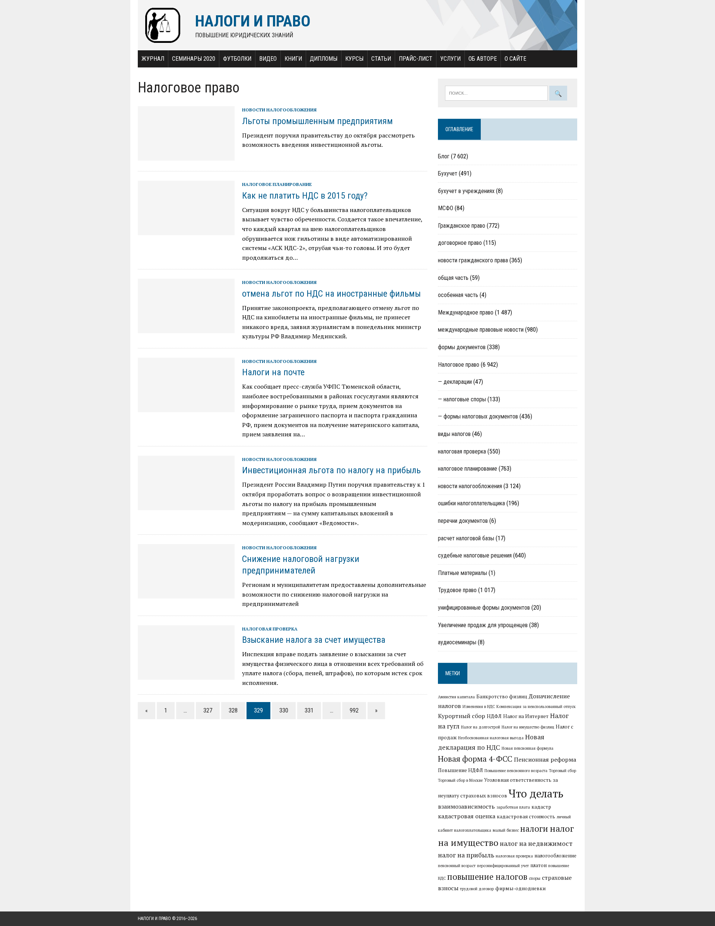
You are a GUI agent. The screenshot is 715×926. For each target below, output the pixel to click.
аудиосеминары (457, 642)
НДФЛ (494, 716)
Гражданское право (461, 225)
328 (233, 710)
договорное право (460, 242)
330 (283, 710)
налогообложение (555, 855)
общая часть (453, 277)
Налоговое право (458, 364)
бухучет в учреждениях (466, 191)
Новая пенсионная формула (527, 748)
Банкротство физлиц (501, 696)
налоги (534, 828)
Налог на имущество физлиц (528, 727)
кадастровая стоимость (526, 816)
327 (207, 710)
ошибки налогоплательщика (471, 503)
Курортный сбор (461, 716)
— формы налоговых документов (478, 416)
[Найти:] (497, 92)
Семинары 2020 (193, 58)
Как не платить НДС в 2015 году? (305, 195)
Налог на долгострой (480, 727)
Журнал (153, 58)
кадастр (541, 806)
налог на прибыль (466, 855)
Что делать (536, 793)
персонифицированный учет (503, 865)
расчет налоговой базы (466, 538)
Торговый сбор (562, 770)
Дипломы (323, 58)
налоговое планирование (277, 184)
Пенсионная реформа (545, 759)
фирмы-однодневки (520, 888)
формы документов (462, 347)
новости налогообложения (279, 110)
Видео (268, 58)
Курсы (354, 58)
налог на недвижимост (536, 843)
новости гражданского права (473, 260)
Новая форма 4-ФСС (475, 758)
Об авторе (482, 58)
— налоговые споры (462, 399)
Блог (443, 156)
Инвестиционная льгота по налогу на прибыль (331, 470)
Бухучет (447, 173)
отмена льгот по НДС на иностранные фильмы (331, 293)
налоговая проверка (270, 629)
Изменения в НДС (479, 706)
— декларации (455, 381)
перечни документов (463, 520)
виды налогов (454, 433)
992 (354, 710)
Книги (293, 58)
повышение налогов (487, 876)
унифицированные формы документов (484, 607)
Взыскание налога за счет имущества (313, 640)
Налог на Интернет (526, 716)
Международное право (465, 312)
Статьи (381, 58)
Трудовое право (457, 590)
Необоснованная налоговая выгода (491, 737)
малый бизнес (506, 830)
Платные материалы (462, 572)
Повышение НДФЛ (460, 770)
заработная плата (513, 807)
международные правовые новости (481, 329)
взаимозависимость (466, 806)
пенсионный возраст (457, 865)
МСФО (445, 208)
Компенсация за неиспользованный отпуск (536, 706)
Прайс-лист (415, 58)
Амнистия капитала (456, 696)
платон (538, 865)
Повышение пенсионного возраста (515, 770)
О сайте (515, 58)
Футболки (237, 58)
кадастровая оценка (466, 816)
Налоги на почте (273, 372)
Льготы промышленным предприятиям (317, 121)
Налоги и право (154, 918)
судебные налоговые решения (475, 555)
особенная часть (458, 294)
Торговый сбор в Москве (460, 780)
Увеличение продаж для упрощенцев (483, 625)
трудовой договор (477, 888)
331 (309, 710)
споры (534, 878)
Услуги (450, 58)
